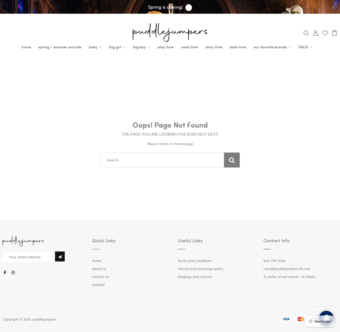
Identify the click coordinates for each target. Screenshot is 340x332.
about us (99, 268)
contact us (100, 276)
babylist (98, 284)
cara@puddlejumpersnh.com (287, 268)
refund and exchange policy (200, 268)
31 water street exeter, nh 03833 (289, 276)
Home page (183, 143)
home (96, 260)
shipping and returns (195, 276)
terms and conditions (195, 260)
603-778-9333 (274, 260)
